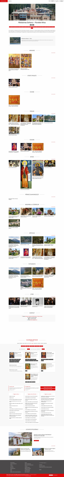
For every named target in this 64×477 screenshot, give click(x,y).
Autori (26, 462)
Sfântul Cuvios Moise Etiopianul (34, 353)
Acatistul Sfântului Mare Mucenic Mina (46, 412)
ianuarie (18, 343)
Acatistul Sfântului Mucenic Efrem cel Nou (46, 405)
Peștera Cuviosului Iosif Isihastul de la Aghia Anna (25, 449)
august (33, 343)
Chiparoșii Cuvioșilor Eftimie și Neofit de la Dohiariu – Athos (48, 245)
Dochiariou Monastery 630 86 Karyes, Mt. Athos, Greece (33, 316)
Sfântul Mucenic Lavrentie (13, 369)
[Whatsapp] (32, 25)
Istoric (10, 26)
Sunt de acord (51, 475)
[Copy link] (33, 25)
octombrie (38, 343)
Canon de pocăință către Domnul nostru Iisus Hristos (15, 401)
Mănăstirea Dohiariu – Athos (27, 38)
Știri (31, 28)
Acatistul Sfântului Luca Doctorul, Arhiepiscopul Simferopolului (47, 411)
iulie (30, 343)
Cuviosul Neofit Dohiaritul (12, 167)
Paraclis (13, 359)
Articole (44, 26)
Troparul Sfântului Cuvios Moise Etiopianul (30, 413)
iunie (29, 343)
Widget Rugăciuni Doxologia (48, 389)
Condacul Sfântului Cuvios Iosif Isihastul (30, 420)
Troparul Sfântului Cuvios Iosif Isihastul (30, 417)
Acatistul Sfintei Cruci (12, 412)
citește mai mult (36, 440)
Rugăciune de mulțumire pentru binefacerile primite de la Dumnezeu (15, 416)
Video (15, 361)
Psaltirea (10, 407)
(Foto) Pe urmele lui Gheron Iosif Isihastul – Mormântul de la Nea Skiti (43, 435)
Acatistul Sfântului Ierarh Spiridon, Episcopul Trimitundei (47, 403)
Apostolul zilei (11, 386)
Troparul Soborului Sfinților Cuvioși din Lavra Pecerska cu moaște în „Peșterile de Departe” (31, 415)
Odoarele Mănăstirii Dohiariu (13, 87)
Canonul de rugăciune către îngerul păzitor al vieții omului (16, 404)
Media (11, 469)
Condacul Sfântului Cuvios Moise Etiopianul (31, 419)
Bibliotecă (11, 467)
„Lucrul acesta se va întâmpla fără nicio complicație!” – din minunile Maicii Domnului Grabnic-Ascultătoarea (25, 124)
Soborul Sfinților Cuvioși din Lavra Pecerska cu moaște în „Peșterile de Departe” (34, 375)
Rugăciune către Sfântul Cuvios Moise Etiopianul (31, 401)
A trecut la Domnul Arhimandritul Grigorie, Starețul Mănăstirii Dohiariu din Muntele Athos (49, 306)
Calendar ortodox (32, 340)
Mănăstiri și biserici (28, 468)
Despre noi (40, 464)
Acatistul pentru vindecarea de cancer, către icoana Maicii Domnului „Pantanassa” (48, 396)
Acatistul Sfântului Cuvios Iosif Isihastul (30, 397)
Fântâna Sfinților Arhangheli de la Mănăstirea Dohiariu (25, 216)
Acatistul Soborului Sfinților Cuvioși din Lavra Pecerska (31, 400)
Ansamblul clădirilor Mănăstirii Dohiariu (13, 228)
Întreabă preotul (12, 468)
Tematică (26, 466)
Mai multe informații (28, 475)
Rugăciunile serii (11, 397)
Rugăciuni (36, 346)
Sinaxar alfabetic (27, 467)
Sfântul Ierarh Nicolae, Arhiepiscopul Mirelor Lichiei (24, 69)
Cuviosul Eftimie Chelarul (48, 167)
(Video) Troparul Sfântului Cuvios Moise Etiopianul (31, 422)
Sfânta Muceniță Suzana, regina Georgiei (50, 353)
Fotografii (47, 26)
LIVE (40, 469)
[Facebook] (30, 25)
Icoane (21, 26)
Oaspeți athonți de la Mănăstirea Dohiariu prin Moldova (25, 306)
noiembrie (42, 343)
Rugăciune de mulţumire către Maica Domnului (15, 413)
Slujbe (41, 346)
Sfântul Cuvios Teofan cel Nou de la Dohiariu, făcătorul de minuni (37, 178)
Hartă (53, 26)
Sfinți (29, 26)
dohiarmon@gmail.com (33, 319)
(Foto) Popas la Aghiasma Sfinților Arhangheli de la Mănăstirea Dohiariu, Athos (49, 276)
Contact (51, 26)
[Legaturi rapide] (63, 1)
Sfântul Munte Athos (12, 361)
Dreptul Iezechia (49, 363)
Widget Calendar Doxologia (48, 387)
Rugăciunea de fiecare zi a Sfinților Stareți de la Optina (15, 418)
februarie (21, 343)
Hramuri (13, 26)
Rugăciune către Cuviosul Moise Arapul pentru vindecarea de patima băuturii (31, 404)
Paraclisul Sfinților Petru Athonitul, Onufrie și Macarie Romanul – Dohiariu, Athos (14, 217)
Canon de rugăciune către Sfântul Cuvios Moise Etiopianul (31, 411)
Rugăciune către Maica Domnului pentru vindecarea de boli (46, 401)
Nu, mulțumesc (55, 475)
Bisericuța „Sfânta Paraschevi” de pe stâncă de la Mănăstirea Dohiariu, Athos (38, 245)
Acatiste (23, 346)
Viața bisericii (12, 462)
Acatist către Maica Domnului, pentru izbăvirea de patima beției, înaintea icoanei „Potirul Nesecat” (47, 399)
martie (24, 343)
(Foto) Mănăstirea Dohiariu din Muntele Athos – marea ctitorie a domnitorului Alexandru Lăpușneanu (14, 245)
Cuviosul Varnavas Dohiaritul (24, 189)
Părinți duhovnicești (33, 26)
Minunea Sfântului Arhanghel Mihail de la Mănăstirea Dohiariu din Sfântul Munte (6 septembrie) (37, 123)
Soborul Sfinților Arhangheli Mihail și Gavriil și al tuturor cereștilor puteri (14, 70)
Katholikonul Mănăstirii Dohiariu (49, 216)
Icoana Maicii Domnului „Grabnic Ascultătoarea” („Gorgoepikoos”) (14, 152)
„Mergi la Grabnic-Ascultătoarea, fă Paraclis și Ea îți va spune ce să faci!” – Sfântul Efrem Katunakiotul (14, 123)
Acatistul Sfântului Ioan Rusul (45, 408)
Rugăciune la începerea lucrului (13, 405)
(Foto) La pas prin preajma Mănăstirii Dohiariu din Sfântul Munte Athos (38, 276)
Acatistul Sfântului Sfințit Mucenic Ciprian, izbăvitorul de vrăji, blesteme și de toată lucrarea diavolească (47, 415)
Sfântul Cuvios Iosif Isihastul (18, 353)
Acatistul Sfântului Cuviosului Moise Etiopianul (31, 396)
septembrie (35, 343)
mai (27, 343)
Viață (17, 359)
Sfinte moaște (17, 26)
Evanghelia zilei (27, 386)
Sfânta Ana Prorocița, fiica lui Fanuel (34, 364)
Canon (28, 359)
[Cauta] (54, 1)
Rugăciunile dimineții (12, 396)
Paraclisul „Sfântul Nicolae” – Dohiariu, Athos (36, 216)
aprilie (26, 343)
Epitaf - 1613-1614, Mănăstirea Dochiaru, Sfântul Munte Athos (13, 106)
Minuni (24, 26)
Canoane (27, 346)
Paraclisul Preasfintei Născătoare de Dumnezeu (15, 399)
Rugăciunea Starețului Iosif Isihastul (30, 405)
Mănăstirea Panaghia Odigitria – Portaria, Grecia (49, 449)
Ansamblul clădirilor (39, 26)
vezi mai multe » (53, 52)
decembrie (45, 343)
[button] (14, 99)
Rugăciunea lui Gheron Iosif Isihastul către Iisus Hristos (31, 408)
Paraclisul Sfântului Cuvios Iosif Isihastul (30, 409)
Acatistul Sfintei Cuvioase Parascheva (14, 410)
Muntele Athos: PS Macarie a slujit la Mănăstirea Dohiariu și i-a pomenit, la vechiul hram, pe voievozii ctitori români (14, 307)
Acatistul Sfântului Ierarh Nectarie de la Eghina (47, 407)
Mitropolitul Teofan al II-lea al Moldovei (13, 199)
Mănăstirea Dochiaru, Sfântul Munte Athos (26, 288)
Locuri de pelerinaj (17, 360)
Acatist (10, 359)
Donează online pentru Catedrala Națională (45, 467)
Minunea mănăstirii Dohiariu (48, 122)
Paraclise (32, 346)
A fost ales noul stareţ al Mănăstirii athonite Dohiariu (37, 306)
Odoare (27, 26)
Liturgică (11, 466)
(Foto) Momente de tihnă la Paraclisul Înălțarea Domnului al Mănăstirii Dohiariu (25, 276)
